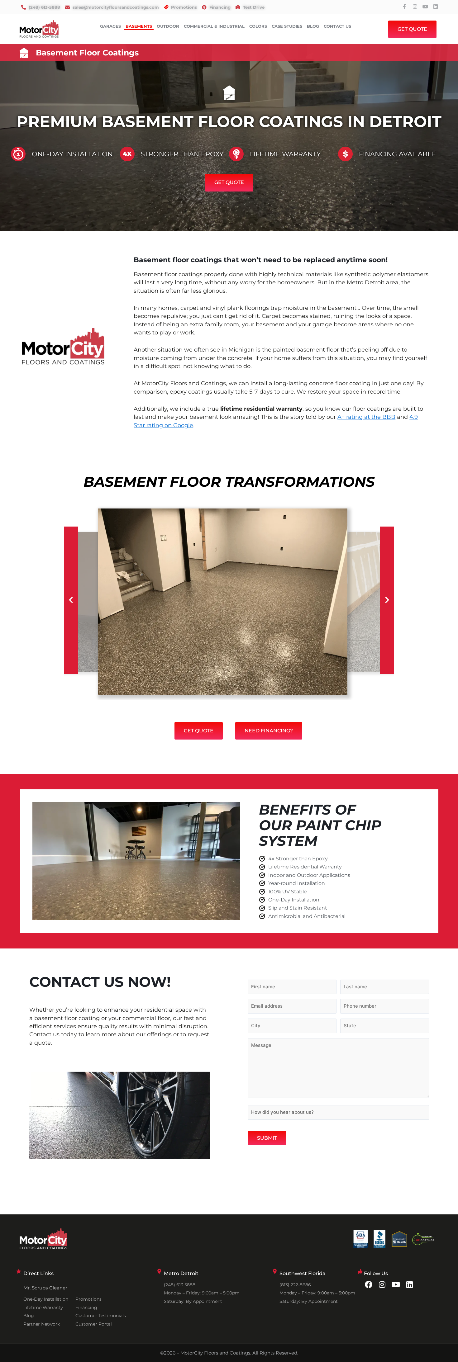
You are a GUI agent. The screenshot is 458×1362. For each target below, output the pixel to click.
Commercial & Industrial (214, 26)
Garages (110, 26)
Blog (313, 26)
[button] (71, 600)
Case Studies (287, 26)
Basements (139, 26)
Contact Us (337, 26)
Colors (258, 26)
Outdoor (168, 26)
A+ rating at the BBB (366, 417)
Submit (267, 1138)
